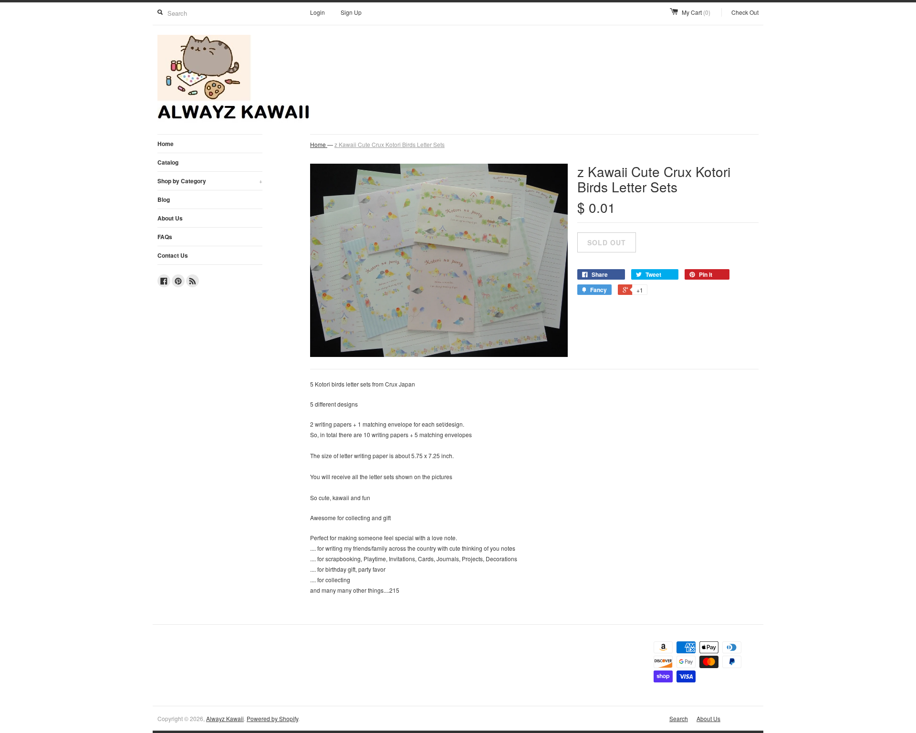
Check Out (745, 12)
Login (317, 12)
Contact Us (172, 255)
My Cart (696, 12)
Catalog (167, 162)
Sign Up (351, 12)
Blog (163, 199)
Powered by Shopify (272, 718)
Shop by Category (209, 181)
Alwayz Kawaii (225, 718)
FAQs (164, 236)
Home (165, 143)
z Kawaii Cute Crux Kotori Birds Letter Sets (389, 144)
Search (678, 718)
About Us (170, 218)
